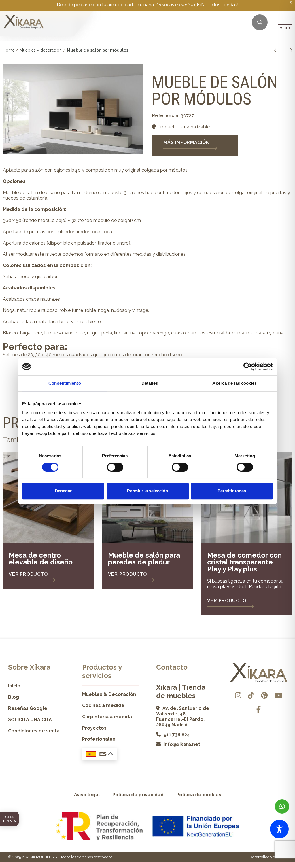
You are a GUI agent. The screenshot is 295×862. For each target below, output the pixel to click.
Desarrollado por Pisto (268, 857)
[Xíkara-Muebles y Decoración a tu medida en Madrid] (23, 22)
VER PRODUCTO (28, 574)
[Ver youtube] (278, 695)
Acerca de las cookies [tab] (234, 383)
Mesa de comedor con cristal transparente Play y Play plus (244, 562)
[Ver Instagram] (238, 695)
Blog (13, 697)
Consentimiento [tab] (64, 383)
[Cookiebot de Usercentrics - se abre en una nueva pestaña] (247, 366)
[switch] (115, 467)
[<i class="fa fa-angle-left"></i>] (277, 50)
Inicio (14, 686)
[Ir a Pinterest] (264, 695)
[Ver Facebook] (258, 709)
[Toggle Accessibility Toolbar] (279, 829)
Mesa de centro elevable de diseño (41, 558)
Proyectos (94, 728)
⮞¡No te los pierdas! (217, 4)
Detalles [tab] (149, 383)
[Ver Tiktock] (251, 695)
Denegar (63, 490)
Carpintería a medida (107, 716)
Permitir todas (232, 490)
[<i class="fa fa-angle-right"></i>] (289, 50)
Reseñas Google (27, 708)
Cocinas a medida (103, 705)
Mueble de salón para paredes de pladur (144, 558)
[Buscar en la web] (259, 22)
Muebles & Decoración (109, 694)
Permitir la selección (147, 490)
